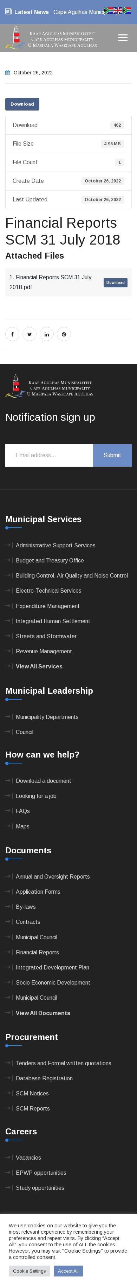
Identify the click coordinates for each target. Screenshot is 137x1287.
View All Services (39, 666)
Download (22, 104)
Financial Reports (37, 952)
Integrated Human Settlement (53, 621)
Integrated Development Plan (52, 968)
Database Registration (44, 1078)
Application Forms (38, 892)
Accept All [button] (68, 1271)
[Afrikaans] (108, 10)
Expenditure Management (48, 606)
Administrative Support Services (56, 545)
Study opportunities (40, 1188)
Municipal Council (36, 937)
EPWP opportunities (41, 1173)
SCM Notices (32, 1093)
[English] (118, 10)
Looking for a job (36, 796)
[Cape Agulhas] (51, 38)
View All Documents (43, 1013)
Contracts (28, 922)
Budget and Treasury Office (50, 561)
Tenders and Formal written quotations (63, 1063)
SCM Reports (33, 1109)
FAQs (23, 811)
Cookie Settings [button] (29, 1271)
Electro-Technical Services (48, 591)
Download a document (43, 781)
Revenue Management (44, 651)
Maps (23, 826)
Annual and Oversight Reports (53, 877)
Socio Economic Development (53, 983)
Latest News (31, 12)
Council (24, 732)
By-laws (26, 907)
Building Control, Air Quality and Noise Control (72, 576)
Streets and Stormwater (46, 636)
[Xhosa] (127, 10)
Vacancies (28, 1158)
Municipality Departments (47, 717)
